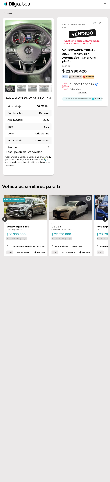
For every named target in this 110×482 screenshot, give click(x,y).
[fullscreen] (48, 79)
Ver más (9, 165)
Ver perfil (82, 92)
